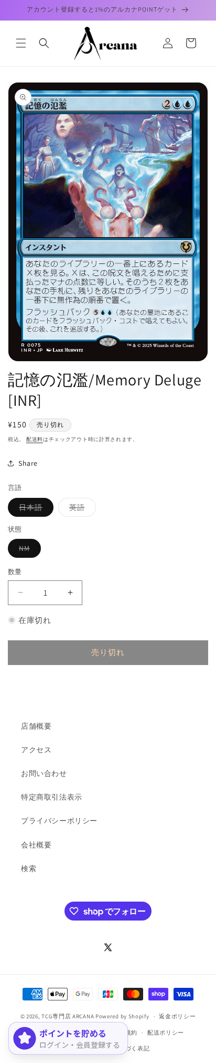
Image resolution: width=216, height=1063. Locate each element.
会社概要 (36, 845)
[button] (21, 43)
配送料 (34, 439)
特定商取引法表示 (51, 797)
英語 (80, 509)
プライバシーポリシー (59, 820)
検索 (28, 868)
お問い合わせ (44, 773)
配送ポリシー (165, 1032)
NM (28, 550)
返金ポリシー (177, 1016)
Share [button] (28, 463)
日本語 (34, 509)
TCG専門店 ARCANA (67, 1016)
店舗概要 (36, 726)
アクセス (36, 749)
